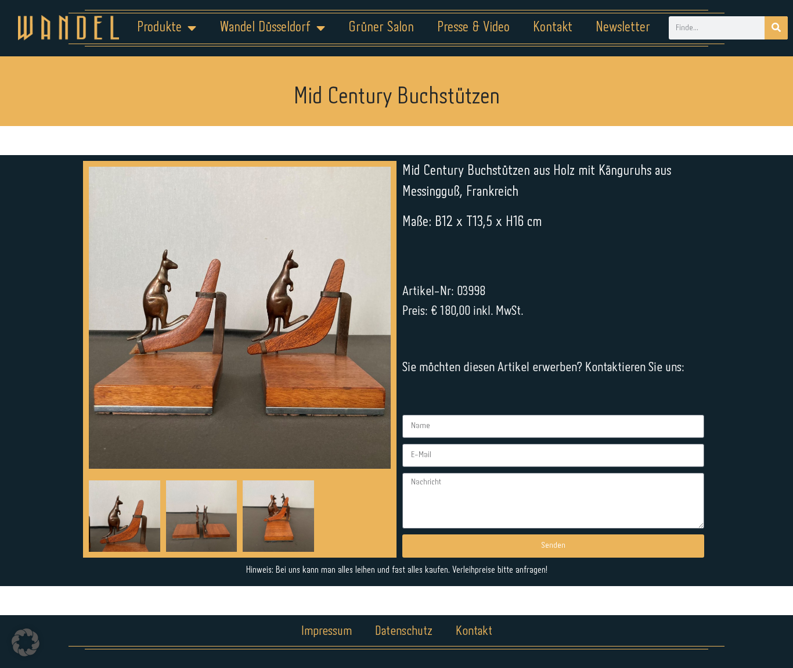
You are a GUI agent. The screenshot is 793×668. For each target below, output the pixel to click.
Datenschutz (403, 631)
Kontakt (552, 27)
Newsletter (623, 27)
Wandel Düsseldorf (265, 27)
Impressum (326, 631)
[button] (25, 642)
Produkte (159, 27)
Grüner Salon (381, 27)
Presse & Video (473, 27)
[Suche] (776, 27)
